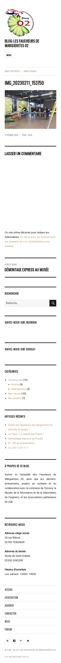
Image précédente (12, 71)
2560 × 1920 (27, 135)
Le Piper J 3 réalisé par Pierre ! (26, 434)
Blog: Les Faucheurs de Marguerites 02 (22, 43)
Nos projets (14, 398)
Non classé (14, 393)
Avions (15, 384)
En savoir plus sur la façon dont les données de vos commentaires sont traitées (30, 242)
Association (11, 597)
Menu (9, 55)
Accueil (9, 590)
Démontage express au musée (25, 438)
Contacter (10, 613)
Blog (7, 621)
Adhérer (9, 605)
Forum (8, 629)
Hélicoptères (18, 389)
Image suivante (30, 71)
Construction (15, 380)
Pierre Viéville (22, 657)
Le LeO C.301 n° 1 (18, 447)
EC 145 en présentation (21, 443)
